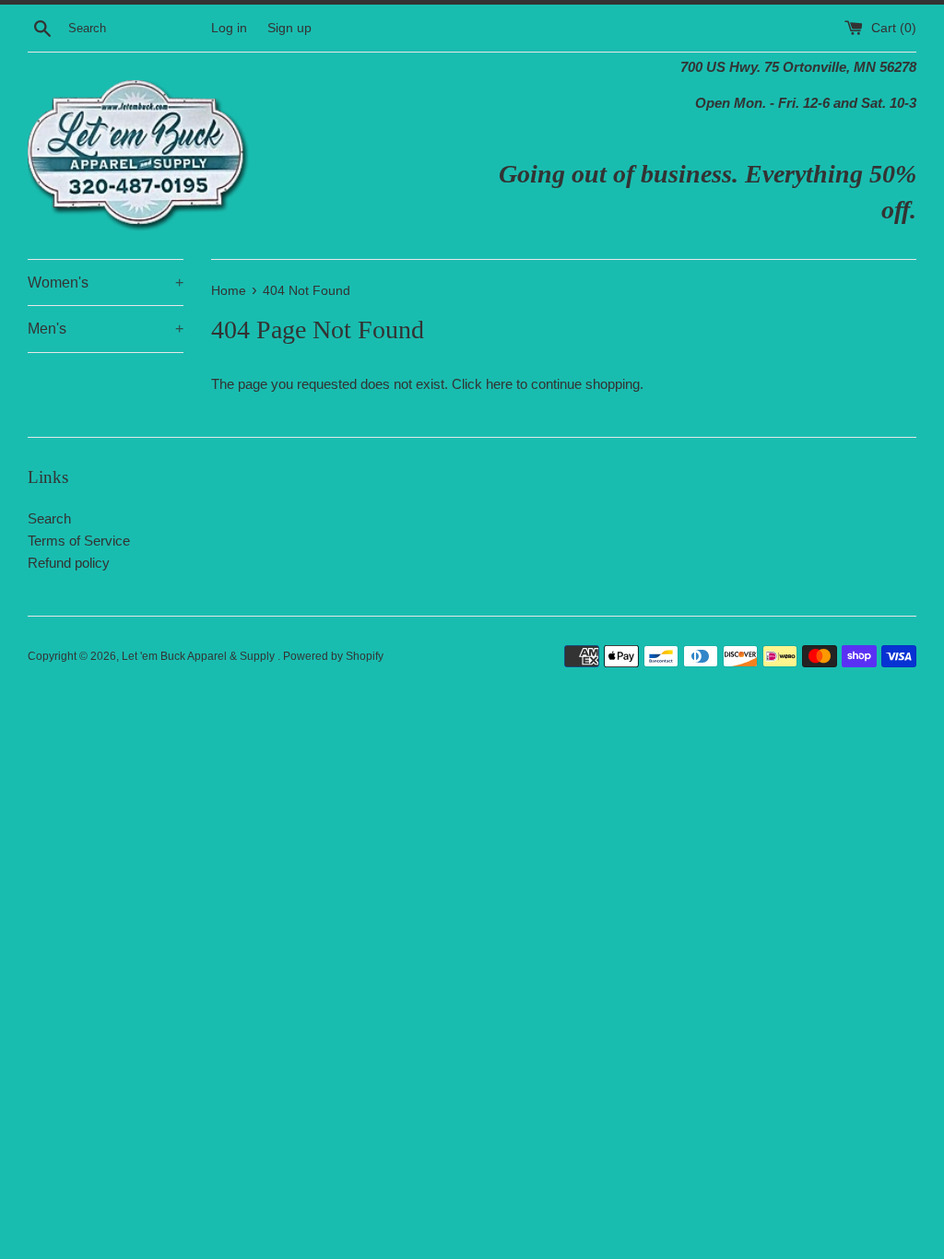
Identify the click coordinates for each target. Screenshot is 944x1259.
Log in (229, 28)
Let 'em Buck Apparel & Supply (199, 656)
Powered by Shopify (333, 656)
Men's (105, 328)
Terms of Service (79, 540)
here (499, 384)
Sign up (289, 28)
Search (49, 518)
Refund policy (69, 563)
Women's (105, 282)
